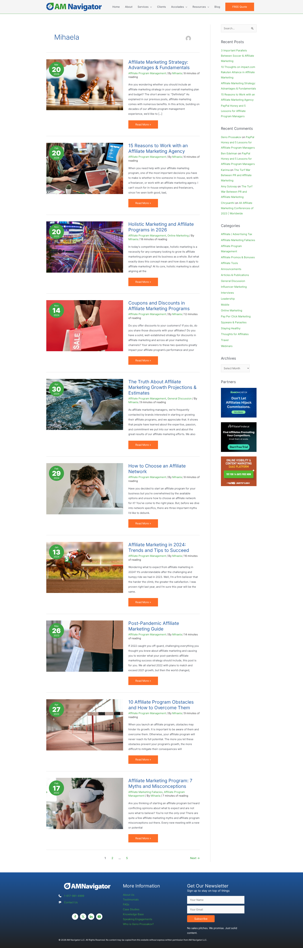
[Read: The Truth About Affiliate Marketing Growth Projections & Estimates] (84, 404)
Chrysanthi (227, 203)
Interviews (227, 292)
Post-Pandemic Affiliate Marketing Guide (153, 626)
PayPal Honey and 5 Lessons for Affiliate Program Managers (233, 111)
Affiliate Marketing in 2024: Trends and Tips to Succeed (158, 547)
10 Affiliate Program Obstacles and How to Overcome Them (161, 704)
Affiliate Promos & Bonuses (238, 257)
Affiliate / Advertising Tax (236, 234)
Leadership (228, 298)
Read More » (144, 126)
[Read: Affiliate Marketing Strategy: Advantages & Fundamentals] (84, 84)
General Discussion (179, 398)
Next (195, 858)
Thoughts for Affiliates (235, 334)
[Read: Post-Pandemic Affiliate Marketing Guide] (84, 645)
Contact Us (71, 902)
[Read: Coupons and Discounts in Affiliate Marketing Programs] (84, 325)
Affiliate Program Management (147, 73)
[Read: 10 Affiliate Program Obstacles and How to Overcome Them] (84, 724)
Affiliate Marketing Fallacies (145, 792)
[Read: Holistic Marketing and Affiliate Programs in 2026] (84, 246)
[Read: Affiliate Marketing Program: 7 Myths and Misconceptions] (84, 803)
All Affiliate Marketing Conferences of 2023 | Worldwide (237, 208)
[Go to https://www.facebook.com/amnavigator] (75, 916)
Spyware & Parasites (234, 322)
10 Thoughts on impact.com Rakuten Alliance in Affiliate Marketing (238, 72)
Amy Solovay (229, 186)
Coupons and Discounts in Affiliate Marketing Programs (159, 305)
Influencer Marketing (234, 286)
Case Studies (131, 909)
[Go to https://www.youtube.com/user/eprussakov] (99, 916)
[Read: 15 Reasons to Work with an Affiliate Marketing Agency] (84, 168)
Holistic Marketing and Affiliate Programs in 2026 (161, 226)
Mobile (225, 304)
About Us (128, 894)
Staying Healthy (230, 328)
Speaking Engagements (137, 919)
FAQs (126, 904)
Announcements (231, 269)
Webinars (227, 346)
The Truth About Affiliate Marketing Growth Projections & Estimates (162, 387)
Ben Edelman (229, 153)
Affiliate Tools (229, 263)
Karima (225, 170)
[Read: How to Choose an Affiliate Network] (84, 488)
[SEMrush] (239, 471)
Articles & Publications (235, 275)
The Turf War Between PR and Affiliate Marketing (236, 175)
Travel (225, 340)
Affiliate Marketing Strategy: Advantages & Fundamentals (159, 64)
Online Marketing (178, 235)
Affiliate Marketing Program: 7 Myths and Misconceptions (160, 783)
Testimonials (131, 899)
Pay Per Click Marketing (236, 316)
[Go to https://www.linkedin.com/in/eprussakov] (91, 916)
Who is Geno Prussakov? (138, 924)
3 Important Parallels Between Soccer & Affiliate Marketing (237, 56)
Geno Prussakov (231, 137)
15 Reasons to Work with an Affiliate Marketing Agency (158, 148)
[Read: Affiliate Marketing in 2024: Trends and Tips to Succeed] (84, 567)
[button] (239, 7)
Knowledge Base (133, 914)
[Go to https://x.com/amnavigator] (83, 916)
